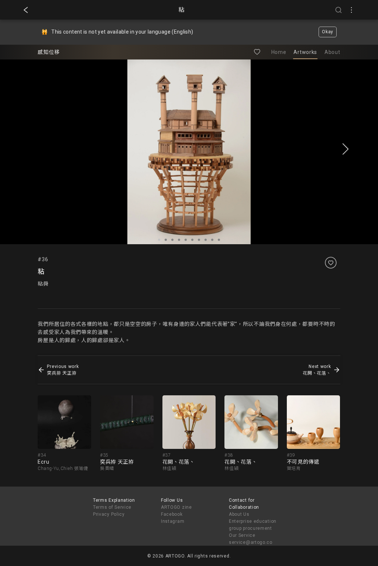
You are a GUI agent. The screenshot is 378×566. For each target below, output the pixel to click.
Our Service (242, 535)
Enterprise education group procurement (252, 525)
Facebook (172, 514)
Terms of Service (112, 507)
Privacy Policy (109, 514)
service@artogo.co (250, 542)
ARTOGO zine (176, 507)
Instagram (172, 521)
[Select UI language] (351, 10)
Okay (327, 31)
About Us (239, 514)
